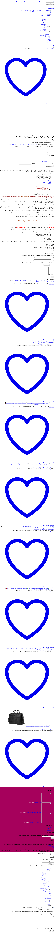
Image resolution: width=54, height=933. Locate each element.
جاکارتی (44, 29)
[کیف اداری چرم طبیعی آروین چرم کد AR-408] (28, 403)
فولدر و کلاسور (43, 30)
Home (52, 48)
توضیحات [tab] (49, 180)
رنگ (50, 155)
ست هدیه (47, 34)
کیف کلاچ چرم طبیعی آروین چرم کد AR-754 (44, 649)
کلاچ (45, 25)
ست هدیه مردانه (42, 35)
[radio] (43, 150)
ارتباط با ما (49, 40)
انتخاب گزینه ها (50, 284)
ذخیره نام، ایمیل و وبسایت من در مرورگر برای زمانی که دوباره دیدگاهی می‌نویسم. (34, 262)
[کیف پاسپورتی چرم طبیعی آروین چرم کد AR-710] (28, 465)
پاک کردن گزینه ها (45, 161)
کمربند (47, 31)
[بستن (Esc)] (49, 931)
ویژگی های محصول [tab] (47, 182)
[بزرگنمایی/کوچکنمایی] (53, 931)
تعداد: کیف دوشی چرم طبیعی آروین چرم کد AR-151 (42, 163)
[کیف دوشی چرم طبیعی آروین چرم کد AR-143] (28, 588)
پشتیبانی (52, 167)
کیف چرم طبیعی (45, 15)
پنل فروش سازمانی (20, 227)
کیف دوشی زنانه (20, 144)
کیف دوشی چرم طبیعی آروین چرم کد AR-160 (44, 529)
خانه (50, 12)
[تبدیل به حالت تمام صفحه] (52, 931)
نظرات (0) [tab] (49, 183)
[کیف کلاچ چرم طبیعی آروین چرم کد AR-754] (28, 648)
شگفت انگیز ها (48, 42)
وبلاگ (50, 37)
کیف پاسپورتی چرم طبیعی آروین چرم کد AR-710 (43, 467)
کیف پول (44, 19)
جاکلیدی (44, 27)
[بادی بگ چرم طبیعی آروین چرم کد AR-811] (28, 280)
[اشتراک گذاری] (50, 931)
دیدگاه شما (51, 274)
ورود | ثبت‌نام (51, 8)
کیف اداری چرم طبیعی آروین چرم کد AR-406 (44, 729)
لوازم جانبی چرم (45, 26)
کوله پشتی (43, 17)
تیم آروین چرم (51, 227)
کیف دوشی (43, 20)
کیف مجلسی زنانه (12, 144)
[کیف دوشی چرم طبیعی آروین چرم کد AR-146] (28, 341)
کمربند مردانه (43, 32)
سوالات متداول (48, 36)
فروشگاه (49, 14)
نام (53, 257)
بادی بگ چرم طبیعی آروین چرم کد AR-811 (45, 281)
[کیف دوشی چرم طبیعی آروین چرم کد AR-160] (28, 527)
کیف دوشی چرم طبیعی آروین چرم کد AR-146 (44, 343)
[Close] (53, 856)
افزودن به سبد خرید (49, 166)
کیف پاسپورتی (43, 21)
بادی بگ (44, 22)
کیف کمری (43, 24)
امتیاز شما (52, 264)
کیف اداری (43, 16)
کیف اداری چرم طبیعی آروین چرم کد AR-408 (44, 404)
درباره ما (49, 39)
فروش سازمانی (47, 41)
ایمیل (52, 260)
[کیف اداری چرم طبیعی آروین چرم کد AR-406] (28, 718)
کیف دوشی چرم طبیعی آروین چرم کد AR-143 (44, 589)
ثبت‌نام (52, 837)
